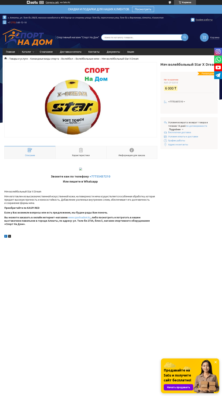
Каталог (26, 52)
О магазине (46, 52)
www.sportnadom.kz (79, 217)
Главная (10, 52)
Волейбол (67, 58)
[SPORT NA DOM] (28, 37)
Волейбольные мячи (87, 58)
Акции (130, 52)
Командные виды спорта (44, 58)
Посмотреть (143, 9)
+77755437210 (99, 176)
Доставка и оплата (70, 52)
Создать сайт (52, 2)
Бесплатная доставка (179, 132)
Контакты (94, 52)
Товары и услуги (18, 58)
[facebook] (5, 236)
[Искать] (184, 37)
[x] (9, 236)
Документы (113, 52)
